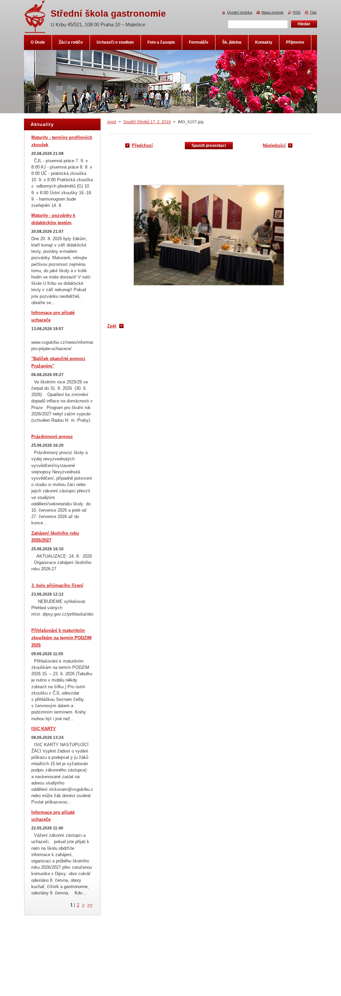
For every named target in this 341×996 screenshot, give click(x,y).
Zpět (111, 325)
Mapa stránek (272, 12)
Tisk (313, 12)
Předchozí (142, 145)
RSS (296, 12)
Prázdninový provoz (52, 436)
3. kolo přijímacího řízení (57, 585)
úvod (111, 122)
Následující (274, 145)
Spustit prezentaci (208, 145)
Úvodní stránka (239, 12)
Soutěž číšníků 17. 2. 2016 (147, 122)
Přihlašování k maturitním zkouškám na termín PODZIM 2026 (61, 638)
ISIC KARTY (43, 728)
